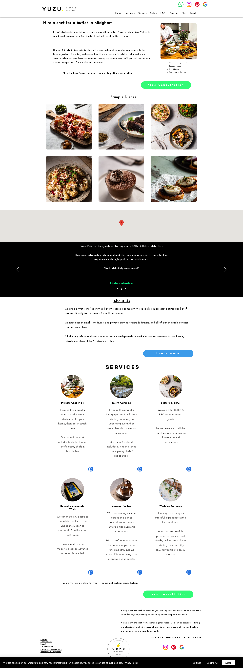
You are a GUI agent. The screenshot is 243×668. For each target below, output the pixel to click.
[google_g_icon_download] (205, 4)
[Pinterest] (197, 4)
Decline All (212, 662)
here (84, 327)
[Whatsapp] (181, 4)
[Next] (225, 269)
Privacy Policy (130, 662)
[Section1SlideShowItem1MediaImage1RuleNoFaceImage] (117, 288)
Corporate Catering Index (51, 650)
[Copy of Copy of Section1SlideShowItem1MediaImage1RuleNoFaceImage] (125, 288)
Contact (43, 640)
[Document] (90, 469)
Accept (228, 662)
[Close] (239, 662)
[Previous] (18, 269)
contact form (115, 54)
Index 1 (43, 644)
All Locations (46, 642)
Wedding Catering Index (50, 652)
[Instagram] (189, 4)
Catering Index (46, 646)
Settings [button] (197, 662)
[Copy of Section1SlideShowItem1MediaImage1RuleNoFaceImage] (121, 289)
